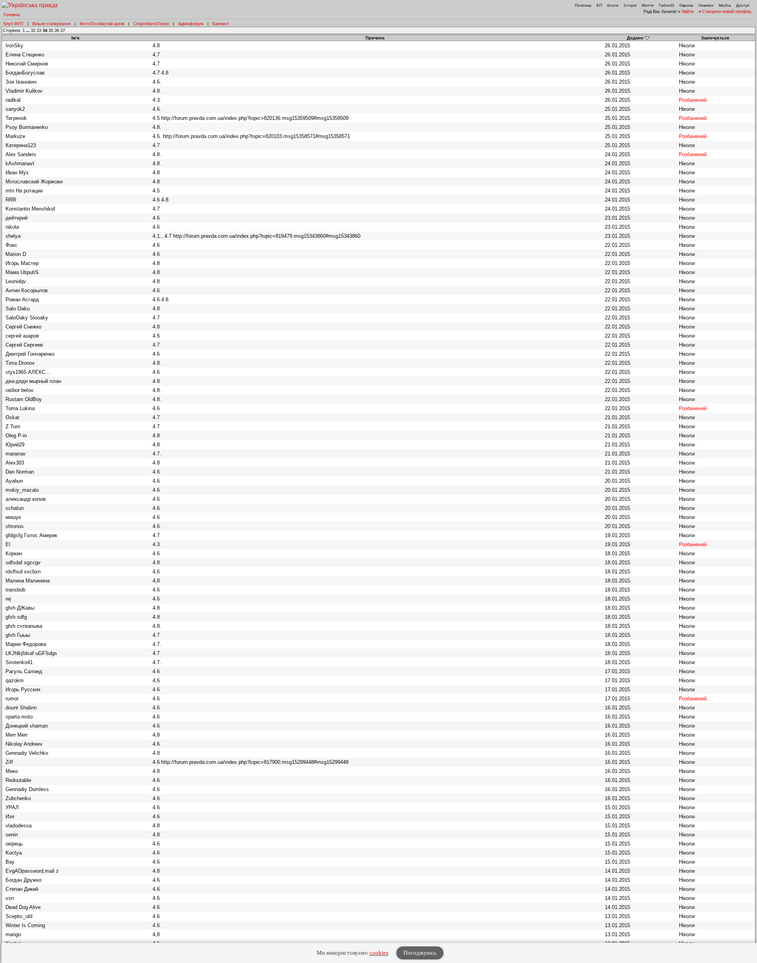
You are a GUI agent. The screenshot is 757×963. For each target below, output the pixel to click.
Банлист (221, 23)
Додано (635, 37)
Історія (630, 5)
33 (39, 30)
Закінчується (715, 37)
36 (56, 30)
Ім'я (75, 37)
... (28, 30)
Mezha (725, 5)
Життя (647, 5)
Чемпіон (706, 5)
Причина (374, 37)
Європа (686, 5)
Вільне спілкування (51, 23)
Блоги (613, 5)
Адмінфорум (190, 23)
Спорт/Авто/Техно (151, 23)
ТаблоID (666, 5)
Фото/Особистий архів (102, 23)
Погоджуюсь (419, 953)
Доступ (742, 5)
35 (50, 30)
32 (33, 30)
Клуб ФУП (13, 23)
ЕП (599, 5)
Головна (12, 14)
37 (62, 30)
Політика (583, 5)
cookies (378, 953)
